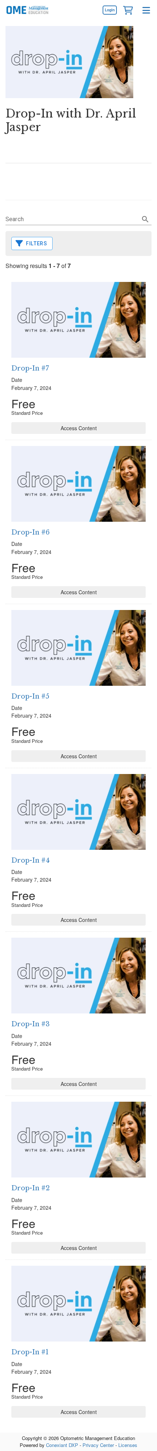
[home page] (27, 10)
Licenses (127, 1444)
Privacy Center (98, 1444)
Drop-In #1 (30, 1352)
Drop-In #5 (30, 696)
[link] (109, 9)
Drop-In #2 (30, 1188)
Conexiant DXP (62, 1444)
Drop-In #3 (30, 1024)
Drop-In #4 (30, 860)
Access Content (79, 428)
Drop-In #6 (30, 532)
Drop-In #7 (30, 368)
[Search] (145, 219)
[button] (127, 9)
